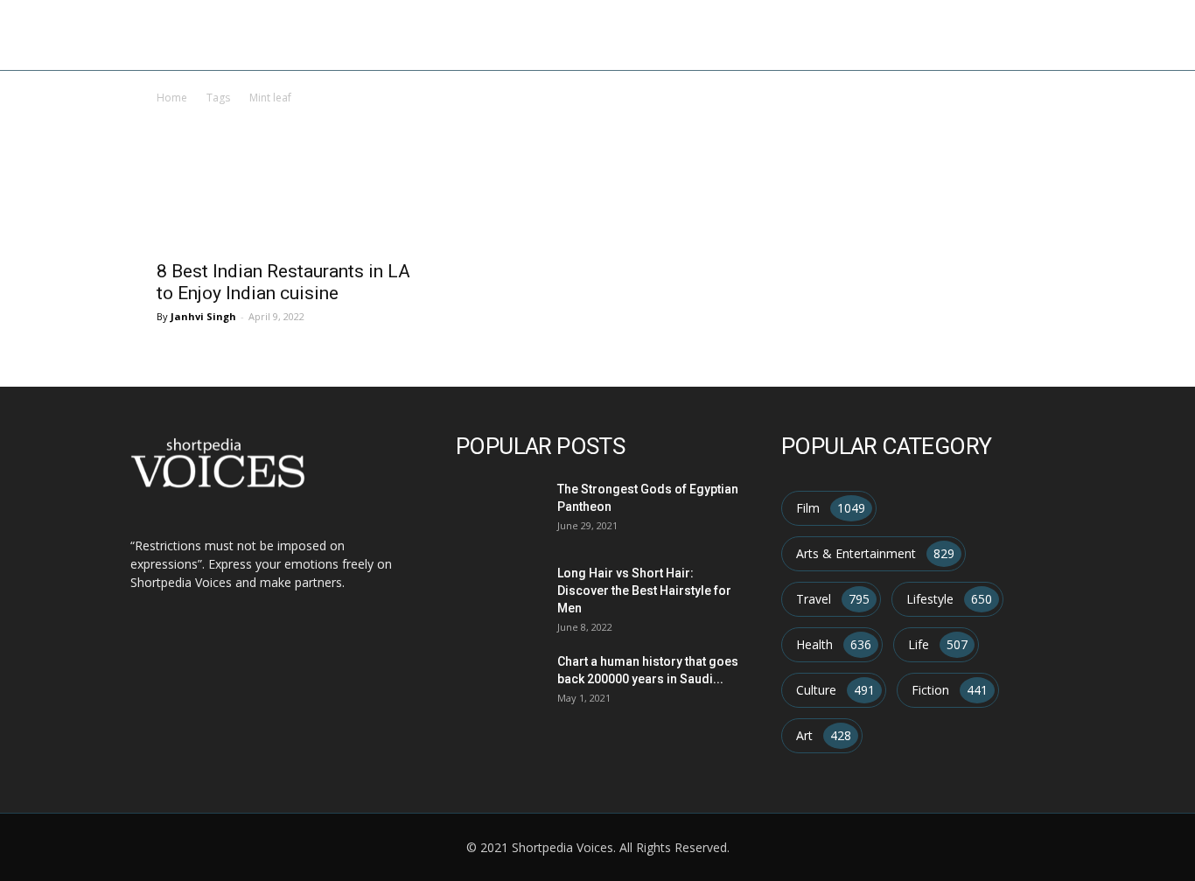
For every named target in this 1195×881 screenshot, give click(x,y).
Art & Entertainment (672, 34)
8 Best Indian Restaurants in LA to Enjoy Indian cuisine (283, 282)
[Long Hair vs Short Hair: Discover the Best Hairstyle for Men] (496, 592)
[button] (1157, 36)
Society (1084, 34)
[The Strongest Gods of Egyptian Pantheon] (496, 508)
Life (1023, 34)
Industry (802, 34)
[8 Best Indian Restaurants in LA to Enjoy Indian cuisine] (290, 203)
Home (554, 34)
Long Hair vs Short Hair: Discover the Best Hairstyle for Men (644, 590)
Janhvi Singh (203, 316)
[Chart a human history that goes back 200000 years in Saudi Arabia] (496, 681)
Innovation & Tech (922, 34)
